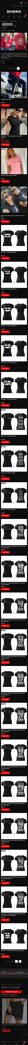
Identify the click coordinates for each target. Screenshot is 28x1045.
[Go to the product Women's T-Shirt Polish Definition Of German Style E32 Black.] (14, 605)
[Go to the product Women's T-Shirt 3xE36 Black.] (14, 275)
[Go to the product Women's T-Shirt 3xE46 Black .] (14, 311)
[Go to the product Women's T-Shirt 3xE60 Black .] (14, 348)
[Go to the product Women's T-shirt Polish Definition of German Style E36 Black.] (14, 679)
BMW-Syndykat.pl (4, 21)
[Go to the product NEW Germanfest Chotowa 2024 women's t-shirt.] (14, 199)
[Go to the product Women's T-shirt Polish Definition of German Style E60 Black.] (14, 826)
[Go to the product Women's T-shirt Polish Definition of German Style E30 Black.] (14, 569)
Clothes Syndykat (13, 21)
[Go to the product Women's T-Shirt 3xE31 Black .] (14, 238)
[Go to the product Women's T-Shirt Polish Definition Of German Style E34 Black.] (14, 642)
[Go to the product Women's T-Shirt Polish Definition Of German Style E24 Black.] (14, 532)
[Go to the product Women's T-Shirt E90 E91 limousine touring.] (14, 936)
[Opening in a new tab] (14, 5)
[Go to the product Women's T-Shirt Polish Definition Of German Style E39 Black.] (14, 752)
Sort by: (2, 61)
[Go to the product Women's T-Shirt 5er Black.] (14, 458)
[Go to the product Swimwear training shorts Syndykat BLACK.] (14, 1011)
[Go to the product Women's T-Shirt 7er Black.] (14, 495)
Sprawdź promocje (11, 991)
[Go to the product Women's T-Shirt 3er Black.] (14, 422)
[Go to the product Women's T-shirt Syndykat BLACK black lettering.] (14, 122)
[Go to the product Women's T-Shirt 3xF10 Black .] (14, 385)
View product (5, 105)
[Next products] (16, 961)
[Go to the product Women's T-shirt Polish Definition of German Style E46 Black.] (14, 789)
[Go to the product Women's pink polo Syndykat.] (14, 161)
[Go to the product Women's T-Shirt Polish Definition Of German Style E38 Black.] (14, 716)
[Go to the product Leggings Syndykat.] (14, 85)
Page (9, 68)
